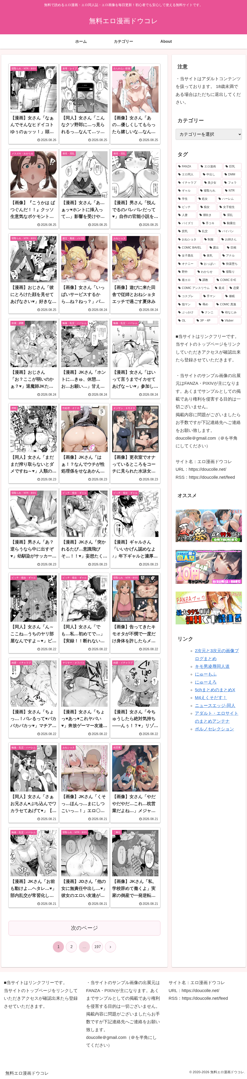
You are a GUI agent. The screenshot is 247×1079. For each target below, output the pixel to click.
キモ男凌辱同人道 (212, 666)
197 (97, 947)
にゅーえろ (206, 682)
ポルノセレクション (214, 729)
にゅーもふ (206, 674)
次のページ (84, 928)
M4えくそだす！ (211, 697)
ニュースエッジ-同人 (215, 705)
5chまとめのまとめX (215, 689)
